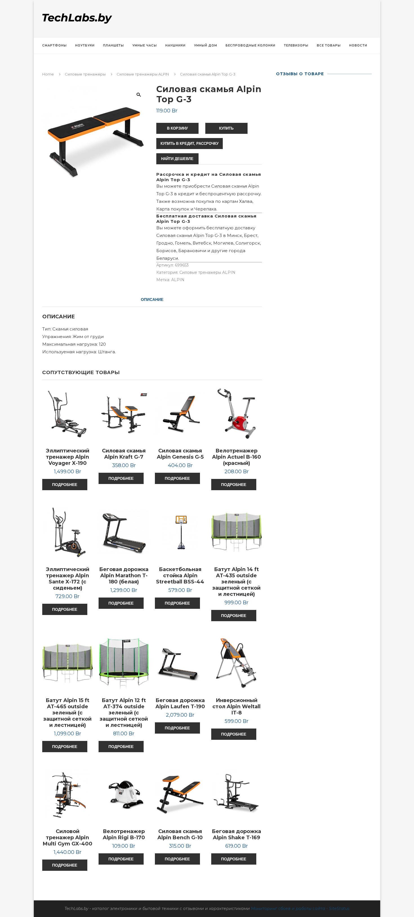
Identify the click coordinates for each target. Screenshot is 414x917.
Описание (152, 299)
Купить (226, 128)
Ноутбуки (85, 45)
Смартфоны (54, 45)
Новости (358, 45)
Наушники (175, 45)
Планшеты (113, 45)
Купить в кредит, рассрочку (190, 143)
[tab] (152, 299)
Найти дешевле (177, 159)
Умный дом (205, 45)
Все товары (329, 45)
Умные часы (144, 45)
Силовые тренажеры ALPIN (143, 74)
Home (48, 74)
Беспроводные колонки (250, 45)
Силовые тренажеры (85, 74)
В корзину (177, 128)
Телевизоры (296, 45)
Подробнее (64, 484)
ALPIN (177, 279)
